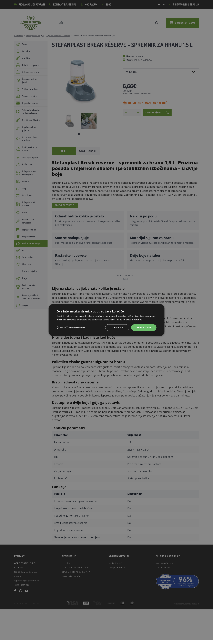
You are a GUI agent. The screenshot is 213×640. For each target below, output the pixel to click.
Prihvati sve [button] (144, 327)
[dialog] (106, 320)
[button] (71, 327)
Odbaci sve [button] (117, 327)
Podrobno (137, 319)
